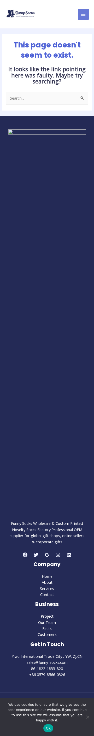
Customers (47, 634)
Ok (48, 728)
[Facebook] (25, 554)
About (47, 582)
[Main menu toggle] (83, 14)
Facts (47, 628)
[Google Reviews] (47, 554)
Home (47, 576)
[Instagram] (58, 554)
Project (47, 616)
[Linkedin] (69, 554)
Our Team (47, 622)
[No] (87, 717)
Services (47, 588)
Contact (47, 594)
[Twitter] (36, 554)
